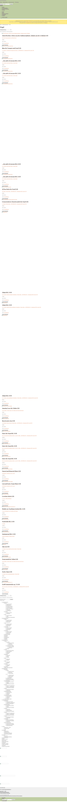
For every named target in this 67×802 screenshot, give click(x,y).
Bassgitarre (6, 666)
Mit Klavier (8, 625)
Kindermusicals (6, 732)
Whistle (5, 688)
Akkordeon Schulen (9, 701)
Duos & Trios (10, 644)
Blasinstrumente (4, 668)
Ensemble (5, 638)
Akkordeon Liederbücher (10, 702)
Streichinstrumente (5, 618)
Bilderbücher (6, 731)
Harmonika (6, 700)
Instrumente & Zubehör (10, 679)
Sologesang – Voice (7, 727)
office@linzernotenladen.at (6, 789)
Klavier (5, 603)
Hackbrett (5, 663)
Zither (5, 660)
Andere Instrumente (5, 699)
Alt (6, 674)
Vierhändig (8, 609)
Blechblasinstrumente (7, 695)
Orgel (5, 614)
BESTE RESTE (5, 739)
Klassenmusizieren (9, 725)
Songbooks (8, 613)
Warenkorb (4, 742)
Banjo (5, 658)
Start (1, 24)
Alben (7, 616)
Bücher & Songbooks (9, 719)
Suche (3, 798)
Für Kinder (4, 730)
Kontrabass (6, 630)
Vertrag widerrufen (5, 744)
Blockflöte (6, 669)
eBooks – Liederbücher (10, 686)
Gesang (3, 726)
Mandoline (6, 654)
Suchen (11, 4)
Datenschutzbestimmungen (4, 792)
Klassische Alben (9, 605)
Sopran (7, 670)
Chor (5, 729)
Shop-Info (3, 745)
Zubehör (5, 639)
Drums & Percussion (7, 722)
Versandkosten (6, 43)
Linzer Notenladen (3, 0)
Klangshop (8, 721)
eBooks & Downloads (5, 746)
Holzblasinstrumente (7, 691)
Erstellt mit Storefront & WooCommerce (15, 795)
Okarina (5, 684)
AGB (5, 791)
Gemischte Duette (7, 634)
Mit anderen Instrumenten (10, 617)
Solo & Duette (8, 621)
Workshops (4, 14)
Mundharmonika (7, 680)
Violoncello (6, 626)
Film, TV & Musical (9, 608)
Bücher (3, 738)
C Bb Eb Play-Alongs (7, 698)
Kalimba (5, 708)
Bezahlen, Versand (5, 743)
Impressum (2, 791)
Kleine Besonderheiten (8, 736)
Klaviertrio (6, 635)
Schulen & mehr (9, 612)
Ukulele (5, 649)
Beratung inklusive (5, 13)
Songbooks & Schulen (10, 650)
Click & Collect (28, 21)
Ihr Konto (3, 797)
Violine (5, 619)
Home (3, 7)
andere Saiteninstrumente (8, 667)
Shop (3, 12)
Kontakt (3, 9)
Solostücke (10, 643)
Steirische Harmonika (9, 703)
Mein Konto (4, 740)
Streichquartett (6, 637)
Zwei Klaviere (8, 610)
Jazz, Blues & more (9, 606)
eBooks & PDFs (9, 651)
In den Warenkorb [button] (5, 57)
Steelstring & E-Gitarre (10, 645)
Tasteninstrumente (5, 24)
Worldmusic (6, 718)
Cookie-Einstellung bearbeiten (5, 793)
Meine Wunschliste (5, 741)
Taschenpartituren (5, 737)
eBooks (7, 656)
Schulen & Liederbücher (10, 685)
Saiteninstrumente (5, 640)
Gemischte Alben (9, 607)
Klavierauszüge (6, 728)
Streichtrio (6, 636)
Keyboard (5, 611)
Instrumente (8, 652)
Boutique (3, 734)
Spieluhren (6, 735)
